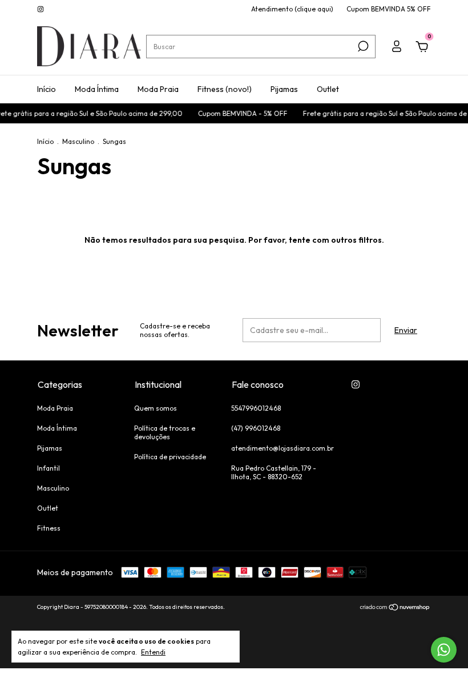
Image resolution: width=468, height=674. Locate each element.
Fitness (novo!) (224, 89)
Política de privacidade (170, 456)
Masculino (78, 141)
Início (46, 89)
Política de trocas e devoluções (164, 432)
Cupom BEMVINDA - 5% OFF (239, 113)
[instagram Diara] (40, 9)
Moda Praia (158, 89)
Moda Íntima (97, 89)
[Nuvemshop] (395, 608)
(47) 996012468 (255, 428)
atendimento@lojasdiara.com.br (282, 448)
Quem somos (155, 408)
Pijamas (284, 89)
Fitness (48, 528)
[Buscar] (362, 46)
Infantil (48, 468)
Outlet (328, 89)
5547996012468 (256, 408)
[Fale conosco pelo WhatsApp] (444, 650)
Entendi (153, 652)
